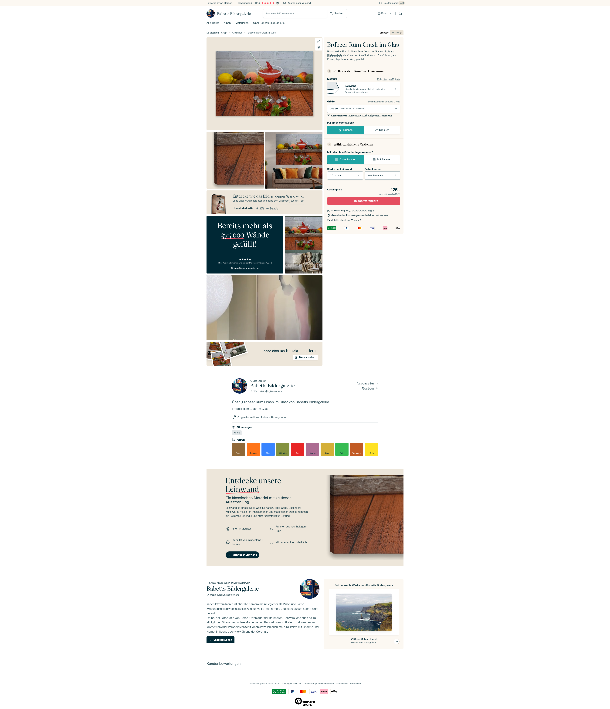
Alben (227, 23)
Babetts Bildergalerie (234, 13)
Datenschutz (342, 683)
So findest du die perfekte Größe (384, 101)
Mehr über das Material (388, 79)
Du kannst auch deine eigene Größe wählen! (361, 115)
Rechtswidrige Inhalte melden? (319, 683)
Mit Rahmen (384, 159)
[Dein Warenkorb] (400, 13)
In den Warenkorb (366, 201)
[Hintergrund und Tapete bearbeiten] (318, 47)
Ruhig (237, 432)
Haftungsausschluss (291, 683)
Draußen (384, 130)
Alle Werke (213, 23)
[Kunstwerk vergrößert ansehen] (318, 41)
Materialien (241, 23)
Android (274, 208)
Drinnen (347, 130)
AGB (277, 683)
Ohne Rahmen (347, 159)
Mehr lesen (368, 388)
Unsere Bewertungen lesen (244, 268)
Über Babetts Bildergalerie (269, 23)
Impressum (355, 683)
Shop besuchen (366, 383)
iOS (262, 208)
